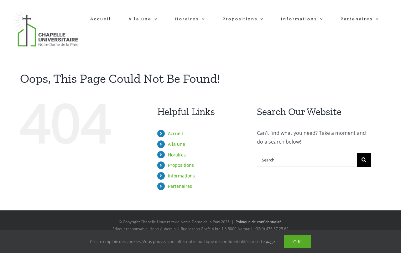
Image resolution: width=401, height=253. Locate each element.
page (270, 241)
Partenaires (180, 186)
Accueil (175, 133)
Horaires (177, 155)
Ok (297, 242)
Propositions (181, 165)
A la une (176, 144)
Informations (181, 176)
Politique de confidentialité (259, 221)
